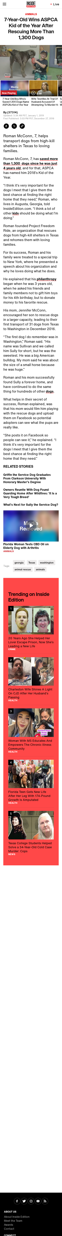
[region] (31, 526)
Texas (31, 562)
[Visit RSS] (45, 1201)
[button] (31, 525)
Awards (8, 1225)
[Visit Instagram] (31, 1201)
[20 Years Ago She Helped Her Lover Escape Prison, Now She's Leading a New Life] (31, 628)
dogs (50, 391)
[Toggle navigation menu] (4, 4)
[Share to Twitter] (14, 126)
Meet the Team (13, 1221)
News (11, 854)
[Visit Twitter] (24, 1201)
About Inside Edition (17, 1217)
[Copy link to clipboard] (22, 126)
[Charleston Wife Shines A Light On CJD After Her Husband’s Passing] (31, 679)
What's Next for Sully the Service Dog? (30, 504)
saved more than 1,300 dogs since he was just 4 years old (30, 163)
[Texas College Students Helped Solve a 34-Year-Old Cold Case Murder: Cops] (31, 833)
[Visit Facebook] (17, 1201)
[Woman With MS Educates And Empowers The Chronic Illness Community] (31, 730)
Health (12, 700)
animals (40, 569)
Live (56, 4)
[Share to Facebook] (6, 126)
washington (47, 562)
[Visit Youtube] (38, 1201)
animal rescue (23, 569)
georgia (19, 562)
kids (15, 213)
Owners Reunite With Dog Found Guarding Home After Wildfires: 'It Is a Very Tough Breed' (30, 493)
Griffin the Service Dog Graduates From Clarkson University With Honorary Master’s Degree (27, 478)
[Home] (31, 4)
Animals (31, 14)
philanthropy (46, 279)
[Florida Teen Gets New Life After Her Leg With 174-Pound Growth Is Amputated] (31, 782)
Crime (12, 649)
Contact (9, 1229)
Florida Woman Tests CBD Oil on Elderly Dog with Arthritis (26, 546)
